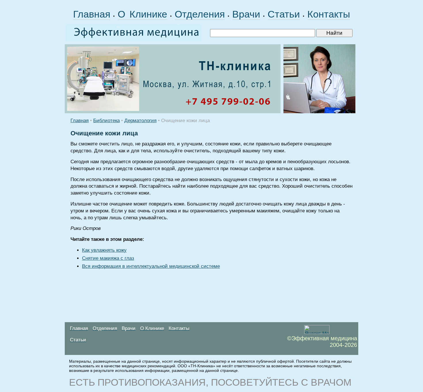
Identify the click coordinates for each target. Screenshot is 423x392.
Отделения (200, 14)
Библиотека (106, 120)
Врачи (246, 14)
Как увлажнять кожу (104, 250)
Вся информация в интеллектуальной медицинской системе (151, 266)
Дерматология (140, 120)
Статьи (284, 14)
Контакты (328, 14)
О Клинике (142, 14)
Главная (91, 14)
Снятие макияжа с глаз (108, 258)
